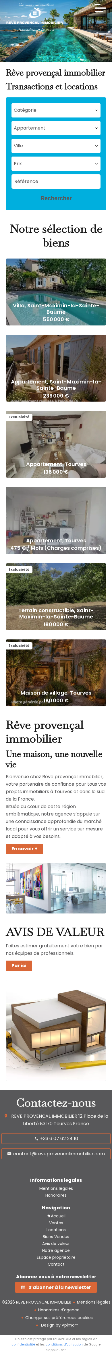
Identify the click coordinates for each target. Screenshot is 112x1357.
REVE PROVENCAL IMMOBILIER (44, 1116)
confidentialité (23, 1344)
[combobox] (56, 164)
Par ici (18, 965)
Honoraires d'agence (59, 1310)
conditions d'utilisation (64, 1344)
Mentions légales (94, 1302)
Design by (59, 1325)
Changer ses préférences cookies (59, 1318)
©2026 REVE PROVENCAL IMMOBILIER (36, 1302)
